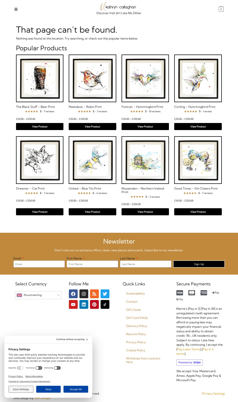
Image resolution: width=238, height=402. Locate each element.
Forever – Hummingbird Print (142, 107)
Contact (132, 301)
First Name (75, 258)
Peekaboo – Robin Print (85, 107)
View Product (39, 126)
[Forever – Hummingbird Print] (145, 78)
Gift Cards (133, 309)
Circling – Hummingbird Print (194, 107)
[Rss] (94, 293)
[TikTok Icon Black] (105, 304)
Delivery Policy (136, 326)
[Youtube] (73, 304)
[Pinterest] (94, 304)
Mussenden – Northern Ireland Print (143, 190)
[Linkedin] (83, 304)
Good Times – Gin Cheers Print (196, 188)
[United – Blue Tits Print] (92, 160)
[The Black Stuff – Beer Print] (40, 78)
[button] (221, 9)
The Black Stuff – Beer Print (35, 107)
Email (17, 258)
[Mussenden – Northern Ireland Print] (145, 160)
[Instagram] (83, 293)
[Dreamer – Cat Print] (40, 160)
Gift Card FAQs (137, 318)
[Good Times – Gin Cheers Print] (198, 160)
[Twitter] (105, 293)
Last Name (128, 258)
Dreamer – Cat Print (30, 188)
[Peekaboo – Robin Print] (92, 78)
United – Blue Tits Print (85, 188)
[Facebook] (73, 293)
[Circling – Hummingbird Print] (198, 78)
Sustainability (135, 293)
